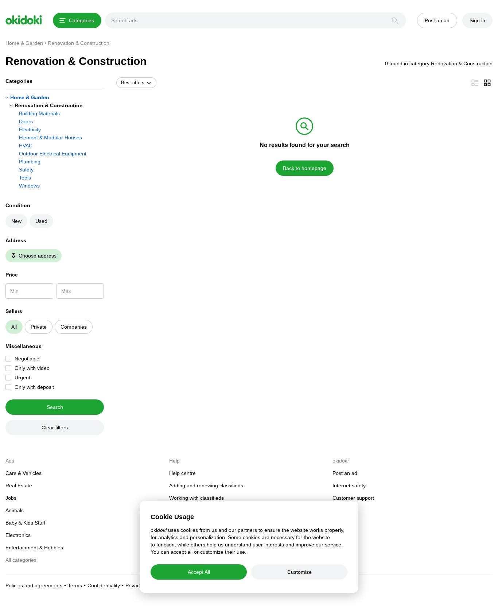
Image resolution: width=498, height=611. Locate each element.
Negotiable (27, 358)
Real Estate (18, 485)
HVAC (25, 145)
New (16, 221)
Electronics (18, 535)
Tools (25, 178)
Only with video (32, 368)
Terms (75, 585)
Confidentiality (103, 585)
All (14, 327)
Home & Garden (29, 97)
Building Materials (39, 113)
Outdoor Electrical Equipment (52, 153)
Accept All (199, 572)
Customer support (353, 498)
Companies (74, 327)
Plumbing (29, 162)
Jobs (10, 498)
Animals (14, 510)
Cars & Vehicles (23, 473)
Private (39, 327)
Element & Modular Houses (50, 137)
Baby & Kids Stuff (25, 523)
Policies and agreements (33, 585)
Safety (26, 170)
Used (41, 221)
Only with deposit (34, 387)
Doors (26, 121)
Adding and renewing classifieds (206, 485)
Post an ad (344, 473)
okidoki (23, 20)
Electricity (30, 129)
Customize (299, 572)
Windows (29, 186)
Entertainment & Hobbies (34, 547)
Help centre (182, 473)
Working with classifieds (196, 498)
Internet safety (349, 485)
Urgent (22, 377)
